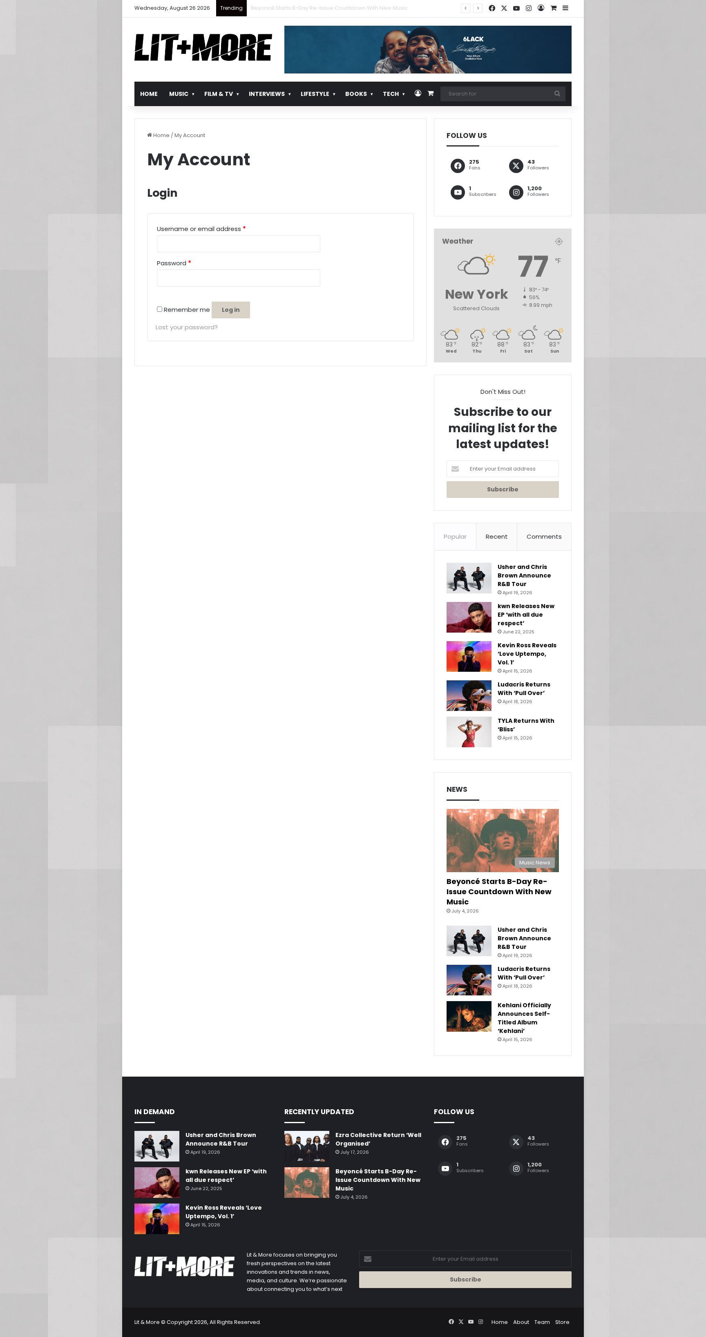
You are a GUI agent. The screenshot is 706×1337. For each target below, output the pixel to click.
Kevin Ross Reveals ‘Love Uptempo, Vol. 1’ (527, 653)
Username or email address (201, 228)
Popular (455, 536)
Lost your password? (187, 327)
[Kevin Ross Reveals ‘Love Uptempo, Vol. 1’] (469, 656)
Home (149, 94)
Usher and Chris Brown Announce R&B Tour (307, 8)
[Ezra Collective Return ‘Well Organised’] (306, 1146)
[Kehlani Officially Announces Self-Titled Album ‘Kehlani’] (469, 1016)
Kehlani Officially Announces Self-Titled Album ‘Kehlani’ (524, 1018)
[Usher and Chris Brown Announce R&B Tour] (469, 578)
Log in (231, 310)
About (521, 1322)
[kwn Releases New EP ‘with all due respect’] (469, 617)
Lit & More (147, 1322)
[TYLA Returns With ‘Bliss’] (469, 732)
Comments (544, 536)
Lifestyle (315, 94)
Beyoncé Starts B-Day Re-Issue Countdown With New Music (499, 891)
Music (178, 94)
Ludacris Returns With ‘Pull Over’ (524, 688)
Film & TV (218, 94)
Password (174, 263)
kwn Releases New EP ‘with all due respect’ (526, 614)
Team (542, 1322)
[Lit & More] (203, 47)
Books (356, 94)
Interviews (267, 94)
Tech (391, 94)
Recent (497, 536)
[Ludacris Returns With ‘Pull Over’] (469, 695)
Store (562, 1322)
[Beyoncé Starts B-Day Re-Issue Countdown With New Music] (306, 1182)
